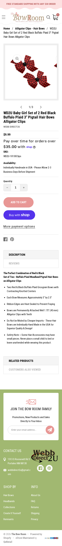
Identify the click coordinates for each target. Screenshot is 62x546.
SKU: (5, 151)
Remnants (8, 519)
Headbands (9, 501)
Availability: (9, 163)
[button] (3, 17)
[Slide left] (21, 107)
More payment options (19, 226)
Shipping (35, 513)
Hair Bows (8, 495)
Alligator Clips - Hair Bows (30, 28)
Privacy (34, 519)
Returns (35, 507)
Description (17, 254)
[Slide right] (41, 107)
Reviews (14, 263)
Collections (9, 507)
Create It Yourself (12, 513)
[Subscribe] (50, 430)
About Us (35, 495)
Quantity (7, 181)
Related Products (21, 361)
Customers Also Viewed (25, 369)
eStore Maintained (24, 537)
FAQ (33, 501)
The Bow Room (18, 534)
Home (6, 28)
